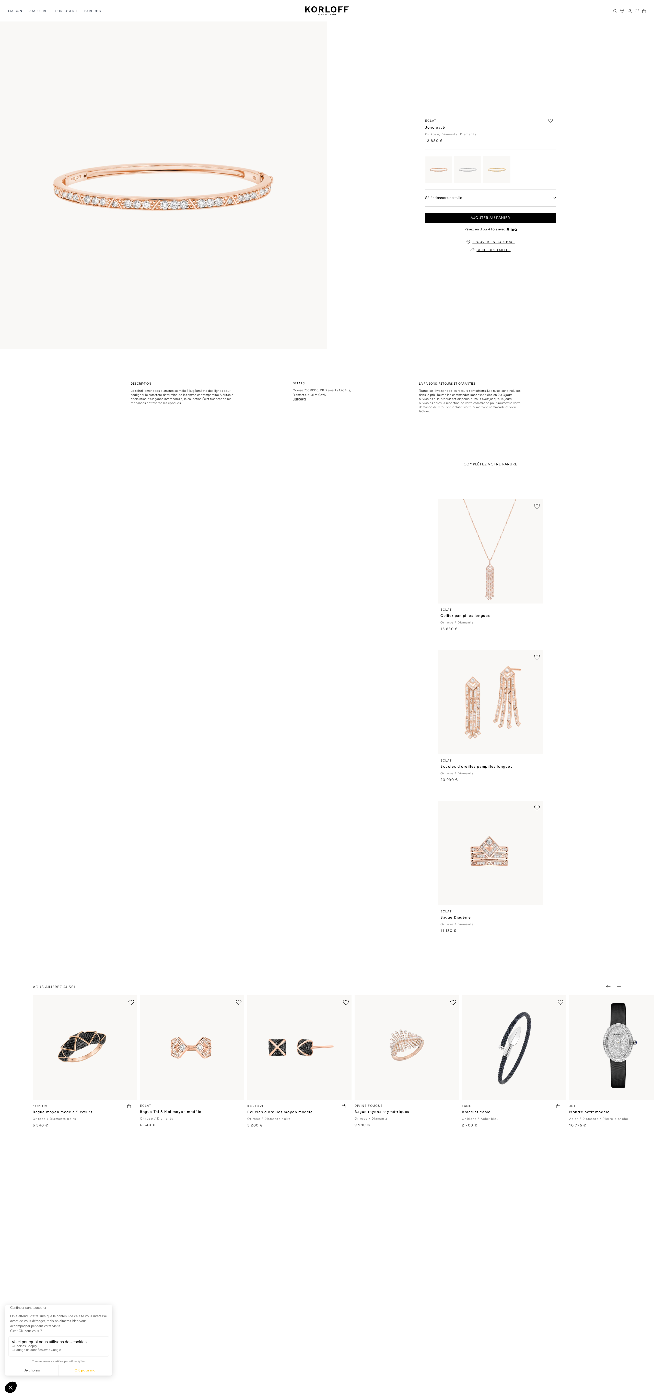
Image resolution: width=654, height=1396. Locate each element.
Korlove (41, 1106)
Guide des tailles (493, 250)
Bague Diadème (455, 917)
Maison (15, 11)
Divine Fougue (369, 1106)
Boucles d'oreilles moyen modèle (280, 1112)
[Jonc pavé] (438, 169)
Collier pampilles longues (465, 615)
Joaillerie (39, 11)
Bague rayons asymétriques (382, 1112)
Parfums (92, 11)
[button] (644, 11)
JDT (572, 1106)
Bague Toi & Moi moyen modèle (171, 1112)
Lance (468, 1106)
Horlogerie (66, 11)
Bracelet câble (476, 1112)
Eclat (446, 609)
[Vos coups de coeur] (637, 10)
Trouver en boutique (493, 242)
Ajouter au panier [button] (490, 218)
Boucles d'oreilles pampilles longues (476, 766)
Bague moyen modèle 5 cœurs (63, 1112)
